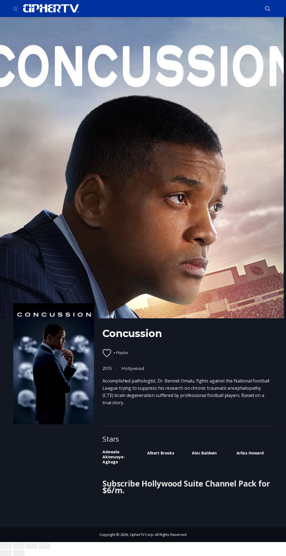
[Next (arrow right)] (19, 553)
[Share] (19, 546)
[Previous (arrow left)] (6, 553)
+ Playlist (120, 352)
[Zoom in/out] (44, 546)
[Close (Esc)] (6, 546)
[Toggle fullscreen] (31, 546)
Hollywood (132, 368)
